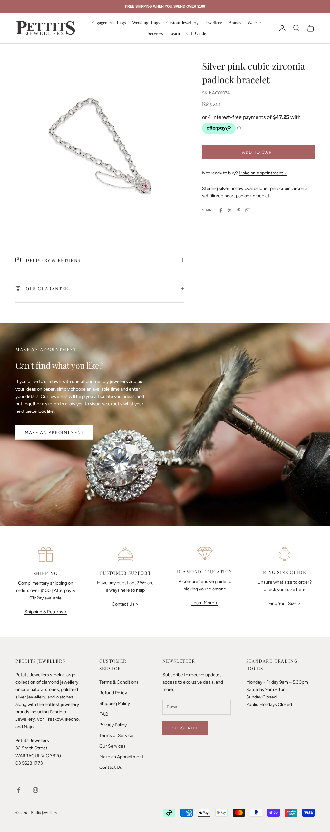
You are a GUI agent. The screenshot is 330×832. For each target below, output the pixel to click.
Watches (255, 22)
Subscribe (185, 728)
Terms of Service (116, 735)
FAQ (103, 714)
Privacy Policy (113, 725)
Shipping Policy (114, 703)
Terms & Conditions (119, 682)
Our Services (112, 746)
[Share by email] (247, 210)
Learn (174, 33)
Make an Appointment (54, 432)
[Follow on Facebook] (18, 790)
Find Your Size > (284, 603)
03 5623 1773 (29, 763)
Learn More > (204, 603)
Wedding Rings (146, 22)
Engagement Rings (109, 22)
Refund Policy (113, 693)
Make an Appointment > (263, 173)
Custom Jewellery (182, 22)
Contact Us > (125, 604)
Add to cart (258, 152)
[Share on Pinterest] (238, 210)
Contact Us (110, 767)
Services (155, 33)
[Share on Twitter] (229, 210)
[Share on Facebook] (220, 210)
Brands (234, 22)
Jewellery (213, 22)
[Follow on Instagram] (35, 790)
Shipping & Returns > (45, 612)
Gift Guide (196, 33)
